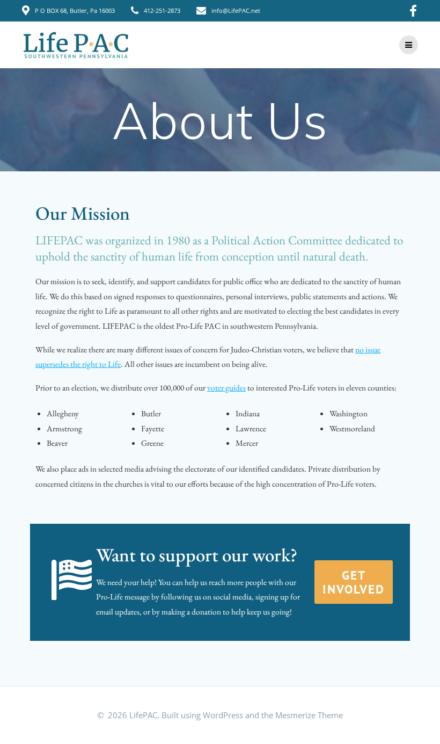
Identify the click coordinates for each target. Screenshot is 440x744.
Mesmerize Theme (309, 715)
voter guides (226, 387)
